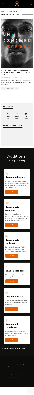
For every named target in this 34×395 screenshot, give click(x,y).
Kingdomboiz (5, 77)
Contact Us (8, 369)
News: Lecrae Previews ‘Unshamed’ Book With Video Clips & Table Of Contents (16, 72)
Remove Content (23, 369)
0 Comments (10, 88)
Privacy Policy (22, 374)
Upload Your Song (17, 364)
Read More (11, 192)
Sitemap (9, 374)
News (3, 88)
